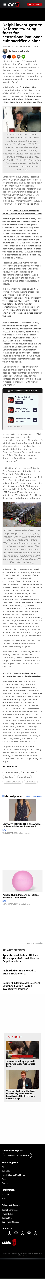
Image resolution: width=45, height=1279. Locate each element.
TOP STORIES (14, 1037)
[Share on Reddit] (14, 57)
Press (4, 1198)
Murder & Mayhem (12, 782)
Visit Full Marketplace (34, 796)
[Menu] (4, 4)
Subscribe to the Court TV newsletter (16, 1155)
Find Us (5, 1183)
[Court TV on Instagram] (16, 1233)
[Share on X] (9, 57)
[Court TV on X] (22, 1233)
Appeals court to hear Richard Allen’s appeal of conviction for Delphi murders (20, 958)
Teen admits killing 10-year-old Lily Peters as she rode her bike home (20, 1064)
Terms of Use (7, 1218)
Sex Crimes (31, 782)
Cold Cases (9, 777)
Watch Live (34, 4)
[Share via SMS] (23, 57)
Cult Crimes (24, 777)
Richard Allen (30, 87)
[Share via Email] (18, 57)
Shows (4, 1179)
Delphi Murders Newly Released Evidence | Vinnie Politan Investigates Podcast (21, 986)
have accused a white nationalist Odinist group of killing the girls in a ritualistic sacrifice (22, 99)
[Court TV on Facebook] (9, 1233)
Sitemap (5, 1167)
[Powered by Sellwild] (38, 943)
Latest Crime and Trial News (13, 1175)
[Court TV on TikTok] (35, 1233)
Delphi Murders (11, 772)
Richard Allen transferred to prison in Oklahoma (19, 972)
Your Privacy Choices (10, 1222)
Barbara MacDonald (19, 51)
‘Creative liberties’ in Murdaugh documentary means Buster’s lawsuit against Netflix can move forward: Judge (21, 1095)
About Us (5, 1194)
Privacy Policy (7, 1214)
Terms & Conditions (10, 1210)
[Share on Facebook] (4, 57)
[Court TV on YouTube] (29, 1233)
